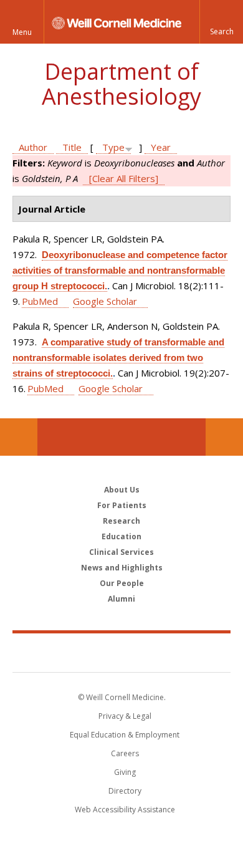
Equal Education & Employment (124, 734)
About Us (122, 489)
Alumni (121, 599)
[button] (221, 22)
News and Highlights (122, 567)
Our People (122, 583)
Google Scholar (105, 301)
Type (113, 147)
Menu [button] (22, 32)
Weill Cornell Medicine (121, 652)
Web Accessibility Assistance (125, 809)
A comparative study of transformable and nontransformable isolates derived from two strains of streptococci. (118, 357)
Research (121, 521)
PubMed (40, 301)
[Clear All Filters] (123, 178)
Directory (124, 791)
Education (121, 536)
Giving (125, 772)
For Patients (121, 505)
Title (72, 147)
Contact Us (224, 437)
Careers (125, 753)
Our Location (18, 437)
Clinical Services (121, 552)
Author (33, 147)
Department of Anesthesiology (121, 84)
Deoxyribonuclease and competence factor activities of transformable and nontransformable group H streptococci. (119, 270)
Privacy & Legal (124, 716)
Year (161, 147)
